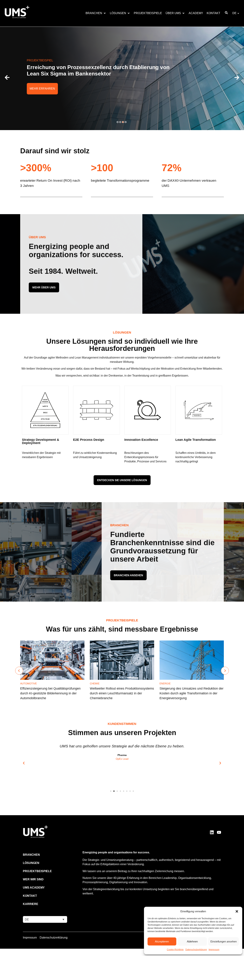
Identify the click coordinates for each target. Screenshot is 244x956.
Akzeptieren (162, 941)
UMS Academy (34, 887)
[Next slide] (225, 671)
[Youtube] (219, 832)
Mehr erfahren (42, 88)
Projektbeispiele (37, 871)
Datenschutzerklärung (196, 949)
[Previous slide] (19, 671)
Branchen (31, 854)
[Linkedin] (212, 832)
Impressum (214, 949)
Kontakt (30, 895)
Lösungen (31, 862)
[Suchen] (226, 13)
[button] (237, 911)
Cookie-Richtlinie (175, 949)
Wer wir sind (33, 879)
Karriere (30, 903)
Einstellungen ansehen (223, 941)
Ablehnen (192, 941)
